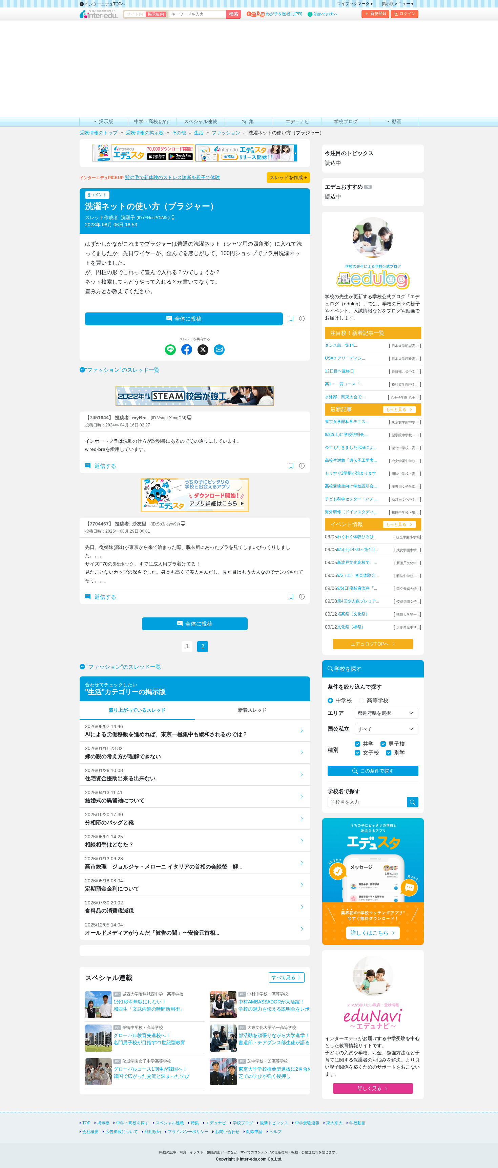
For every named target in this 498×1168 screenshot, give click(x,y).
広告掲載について (121, 1131)
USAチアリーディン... (345, 358)
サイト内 (135, 14)
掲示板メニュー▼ (398, 3)
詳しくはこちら (370, 933)
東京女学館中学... (405, 422)
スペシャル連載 (169, 1123)
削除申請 (254, 1131)
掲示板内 (156, 14)
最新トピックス (274, 1123)
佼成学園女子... (408, 602)
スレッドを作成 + (288, 177)
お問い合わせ (227, 1131)
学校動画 (357, 1123)
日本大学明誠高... (405, 346)
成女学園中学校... (405, 461)
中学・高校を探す (132, 1123)
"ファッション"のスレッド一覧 (122, 370)
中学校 (344, 700)
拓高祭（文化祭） (353, 614)
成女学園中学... (408, 550)
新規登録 (378, 13)
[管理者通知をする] (302, 319)
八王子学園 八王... (404, 397)
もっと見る (396, 409)
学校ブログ (243, 1123)
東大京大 (334, 1123)
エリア (336, 713)
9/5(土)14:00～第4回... (357, 549)
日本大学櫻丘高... (405, 359)
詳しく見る (369, 1088)
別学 (399, 752)
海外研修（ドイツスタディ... (351, 512)
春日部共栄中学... (405, 372)
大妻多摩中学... (408, 627)
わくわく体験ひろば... (357, 536)
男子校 (397, 744)
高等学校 (378, 700)
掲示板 (103, 1123)
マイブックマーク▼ (355, 3)
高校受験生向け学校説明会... (351, 486)
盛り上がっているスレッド (137, 710)
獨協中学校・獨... (405, 512)
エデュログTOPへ (370, 644)
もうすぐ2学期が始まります (350, 473)
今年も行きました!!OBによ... (350, 447)
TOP (86, 1123)
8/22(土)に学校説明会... (346, 434)
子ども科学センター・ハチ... (351, 499)
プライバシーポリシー (188, 1131)
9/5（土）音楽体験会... (357, 575)
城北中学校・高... (405, 448)
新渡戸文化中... (408, 563)
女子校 (371, 752)
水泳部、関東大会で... (345, 397)
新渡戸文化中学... (405, 499)
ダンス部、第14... (341, 345)
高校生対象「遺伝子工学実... (351, 460)
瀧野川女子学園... (405, 487)
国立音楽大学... (408, 589)
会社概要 (90, 1131)
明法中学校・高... (405, 474)
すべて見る (284, 977)
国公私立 (338, 729)
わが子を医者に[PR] (284, 14)
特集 (195, 1123)
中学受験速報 (307, 1123)
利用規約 (153, 1131)
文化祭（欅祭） (351, 627)
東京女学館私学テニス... (347, 421)
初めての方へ (326, 14)
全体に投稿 (188, 319)
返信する (104, 466)
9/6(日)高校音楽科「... (357, 588)
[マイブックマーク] (291, 466)
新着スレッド (252, 710)
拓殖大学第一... (408, 614)
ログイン (407, 13)
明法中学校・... (408, 576)
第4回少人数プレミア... (358, 601)
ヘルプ (275, 1131)
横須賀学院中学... (405, 384)
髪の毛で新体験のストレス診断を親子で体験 (172, 177)
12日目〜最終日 (339, 371)
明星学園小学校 (408, 537)
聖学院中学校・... (405, 435)
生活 (95, 691)
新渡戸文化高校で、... (357, 562)
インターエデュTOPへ (104, 4)
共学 (368, 744)
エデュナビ (216, 1123)
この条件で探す (377, 770)
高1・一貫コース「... (344, 384)
